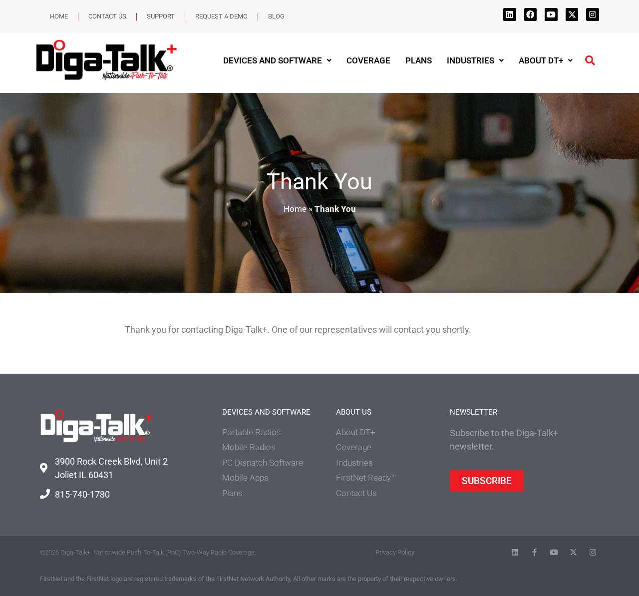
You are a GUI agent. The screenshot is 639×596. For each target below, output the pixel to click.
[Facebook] (530, 14)
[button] (590, 60)
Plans (418, 60)
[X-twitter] (572, 14)
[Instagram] (592, 14)
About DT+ (541, 60)
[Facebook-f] (534, 552)
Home (59, 16)
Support (161, 16)
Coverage (368, 60)
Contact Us (107, 16)
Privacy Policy (394, 552)
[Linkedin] (509, 14)
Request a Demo (221, 16)
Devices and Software (272, 60)
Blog (276, 16)
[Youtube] (551, 14)
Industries (470, 60)
